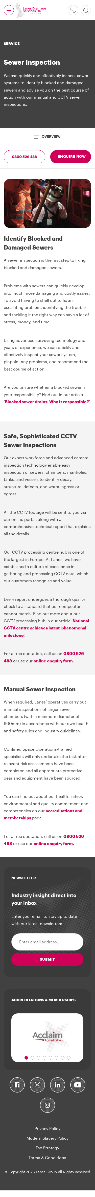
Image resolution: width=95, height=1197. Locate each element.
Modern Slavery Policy (47, 1138)
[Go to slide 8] (68, 1058)
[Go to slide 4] (44, 1058)
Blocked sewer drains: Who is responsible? (47, 401)
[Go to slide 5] (50, 1058)
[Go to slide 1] (26, 1058)
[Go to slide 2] (32, 1058)
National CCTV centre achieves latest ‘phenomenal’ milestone (46, 628)
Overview (51, 136)
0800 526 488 (73, 10)
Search (86, 10)
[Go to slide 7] (62, 1058)
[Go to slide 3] (38, 1058)
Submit (47, 959)
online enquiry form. (54, 660)
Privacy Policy (47, 1128)
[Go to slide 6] (56, 1058)
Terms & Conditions (47, 1157)
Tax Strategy (47, 1147)
